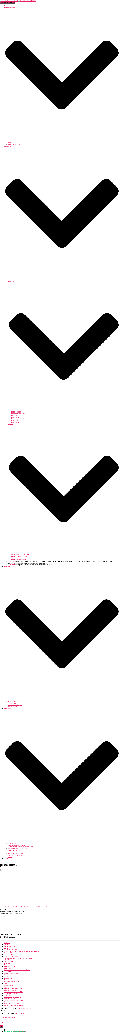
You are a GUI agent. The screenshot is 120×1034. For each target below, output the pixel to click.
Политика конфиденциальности (14, 988)
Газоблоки (7, 960)
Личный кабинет (9, 978)
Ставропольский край (15, 705)
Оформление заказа (10, 987)
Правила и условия (10, 990)
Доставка (7, 963)
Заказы (10, 143)
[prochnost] (32, 903)
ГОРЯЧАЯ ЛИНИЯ (19, 1031)
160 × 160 (37, 907)
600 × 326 (30, 907)
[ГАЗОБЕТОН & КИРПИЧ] (18, 1)
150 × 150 (8, 907)
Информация (8, 968)
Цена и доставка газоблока (12, 1003)
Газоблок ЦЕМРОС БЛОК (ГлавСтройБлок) (18, 958)
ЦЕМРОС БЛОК (16, 412)
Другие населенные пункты (13, 965)
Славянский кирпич (17, 558)
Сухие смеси (12, 561)
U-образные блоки (10, 946)
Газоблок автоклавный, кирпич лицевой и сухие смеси (21, 951)
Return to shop (19, 1013)
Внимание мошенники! (15, 855)
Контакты (7, 858)
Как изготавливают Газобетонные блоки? (21, 846)
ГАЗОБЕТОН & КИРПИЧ (25, 1008)
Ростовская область (14, 701)
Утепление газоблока (14, 850)
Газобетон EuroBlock (18, 414)
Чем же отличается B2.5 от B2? (17, 848)
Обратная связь (9, 985)
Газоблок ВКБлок (17, 415)
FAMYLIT (14, 420)
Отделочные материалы (15, 853)
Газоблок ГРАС (16, 417)
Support (6, 944)
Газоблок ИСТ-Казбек (18, 419)
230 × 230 (22, 907)
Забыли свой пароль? (14, 144)
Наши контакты (9, 980)
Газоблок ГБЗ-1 (16, 422)
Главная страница (9, 961)
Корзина (6, 976)
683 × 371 (44, 907)
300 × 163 (15, 907)
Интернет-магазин (10, 6)
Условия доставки (9, 998)
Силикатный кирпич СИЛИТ (20, 554)
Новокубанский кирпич (19, 556)
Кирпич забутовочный (18, 559)
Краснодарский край (14, 703)
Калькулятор (12, 843)
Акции (10, 857)
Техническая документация (16, 845)
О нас (5, 983)
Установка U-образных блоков (17, 852)
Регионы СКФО (13, 706)
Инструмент (11, 565)
